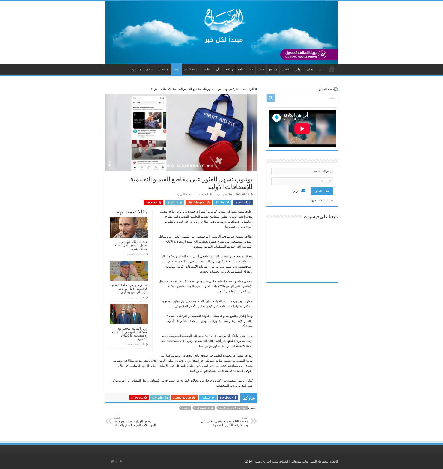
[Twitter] (112, 461)
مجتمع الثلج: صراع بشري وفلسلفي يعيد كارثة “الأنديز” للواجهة (224, 421)
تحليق (149, 69)
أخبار (238, 89)
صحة (261, 69)
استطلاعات (191, 69)
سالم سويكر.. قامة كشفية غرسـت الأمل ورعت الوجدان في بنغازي (129, 288)
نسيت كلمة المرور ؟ (320, 200)
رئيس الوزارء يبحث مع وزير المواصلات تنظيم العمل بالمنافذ (135, 421)
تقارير (207, 69)
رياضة (229, 69)
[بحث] (271, 98)
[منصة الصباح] (221, 32)
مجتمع (273, 69)
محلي (310, 69)
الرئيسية (248, 89)
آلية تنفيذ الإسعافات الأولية (233, 407)
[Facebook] (116, 461)
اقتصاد (286, 69)
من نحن (136, 69)
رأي (218, 69)
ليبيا (321, 69)
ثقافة (241, 69)
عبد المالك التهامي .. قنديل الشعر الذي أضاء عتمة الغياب (131, 245)
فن (251, 69)
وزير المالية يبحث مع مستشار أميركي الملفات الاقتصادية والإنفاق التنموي (130, 333)
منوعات (163, 69)
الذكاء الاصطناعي (204, 407)
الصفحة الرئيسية (332, 69)
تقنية (176, 69)
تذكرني (297, 191)
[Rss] (121, 461)
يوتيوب (185, 407)
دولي (298, 69)
